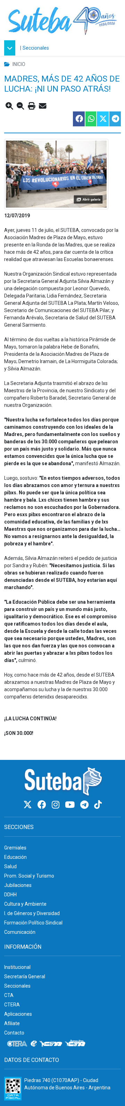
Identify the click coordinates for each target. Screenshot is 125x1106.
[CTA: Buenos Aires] (76, 1044)
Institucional (17, 967)
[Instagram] (56, 805)
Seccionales (36, 48)
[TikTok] (98, 805)
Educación (15, 857)
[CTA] (51, 1044)
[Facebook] (43, 805)
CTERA (12, 1004)
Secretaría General (24, 976)
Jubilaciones (18, 885)
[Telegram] (85, 805)
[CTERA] (17, 1044)
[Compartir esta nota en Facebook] (78, 118)
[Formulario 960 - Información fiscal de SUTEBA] (13, 1088)
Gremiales (15, 848)
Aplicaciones (18, 1014)
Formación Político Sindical (33, 922)
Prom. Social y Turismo (29, 876)
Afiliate (12, 1023)
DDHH (10, 894)
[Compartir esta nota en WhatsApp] (90, 118)
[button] (11, 48)
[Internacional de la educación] (34, 1044)
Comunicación (19, 932)
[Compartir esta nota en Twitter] (102, 118)
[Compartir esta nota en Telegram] (115, 118)
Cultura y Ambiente (25, 904)
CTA (9, 995)
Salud (10, 866)
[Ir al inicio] (62, 20)
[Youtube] (71, 805)
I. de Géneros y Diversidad (32, 913)
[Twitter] (28, 805)
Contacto (14, 1033)
